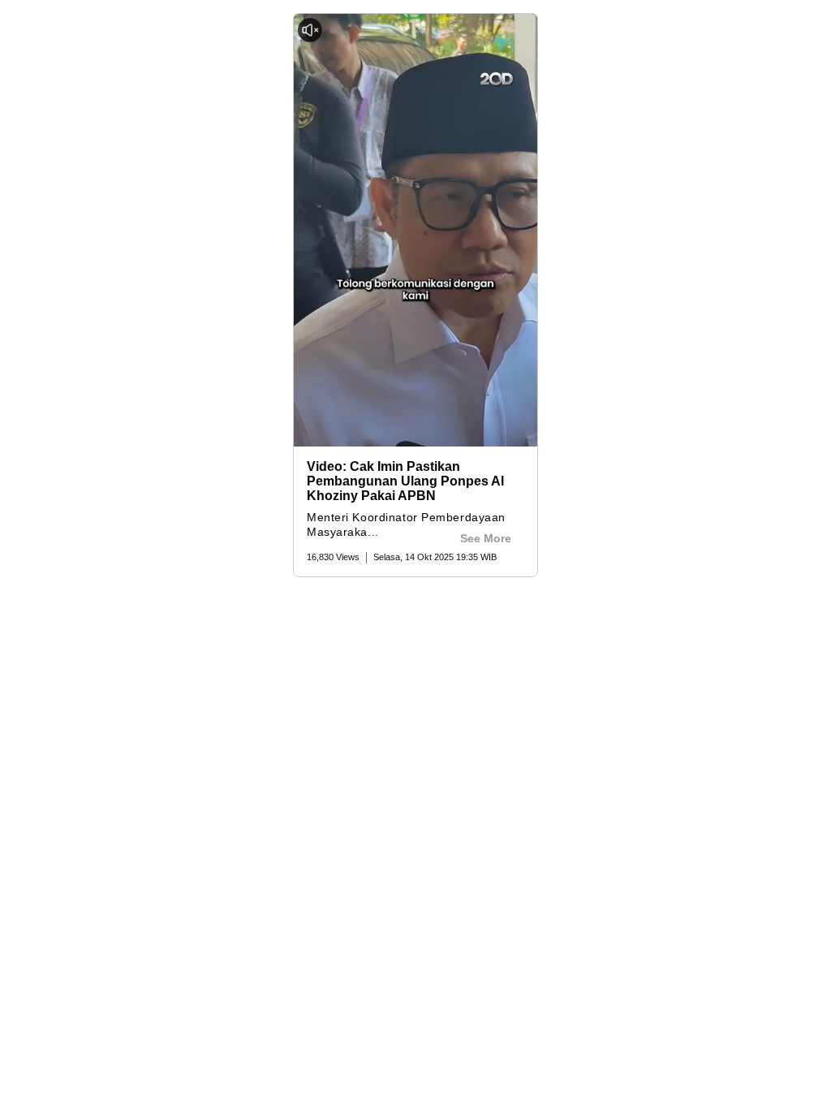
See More (485, 538)
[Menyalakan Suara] (310, 30)
